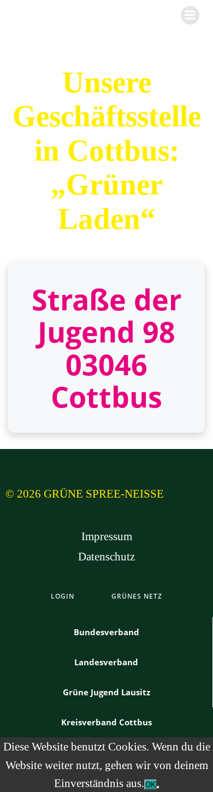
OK (150, 785)
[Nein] (158, 787)
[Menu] (190, 15)
